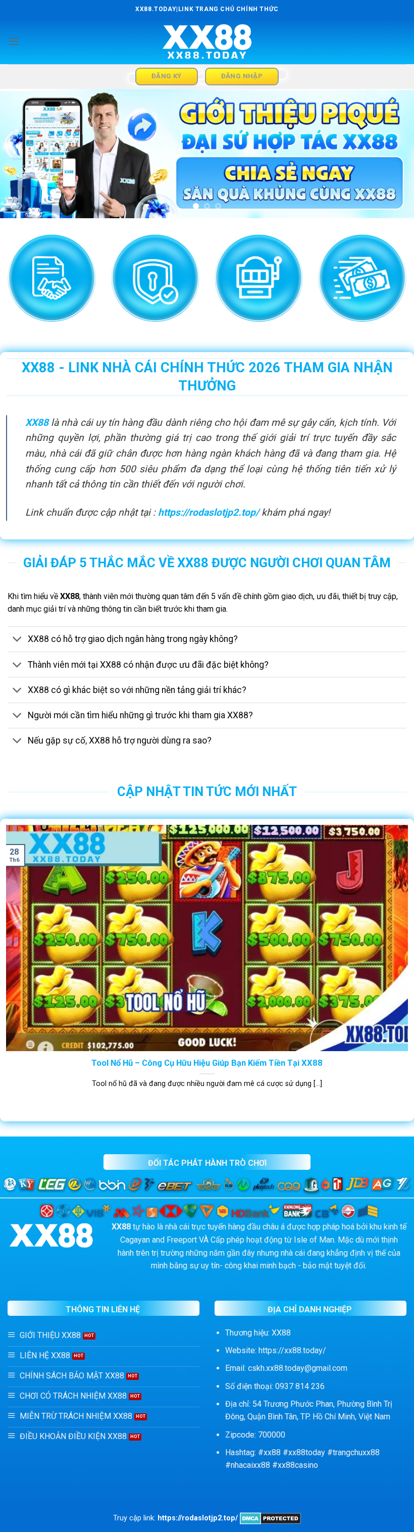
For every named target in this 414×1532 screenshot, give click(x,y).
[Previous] (21, 154)
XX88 (36, 422)
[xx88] (207, 41)
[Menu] (14, 41)
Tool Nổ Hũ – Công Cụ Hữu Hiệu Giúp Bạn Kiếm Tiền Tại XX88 (207, 1063)
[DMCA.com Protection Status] (270, 1518)
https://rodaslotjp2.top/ (208, 512)
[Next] (393, 154)
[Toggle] (17, 640)
